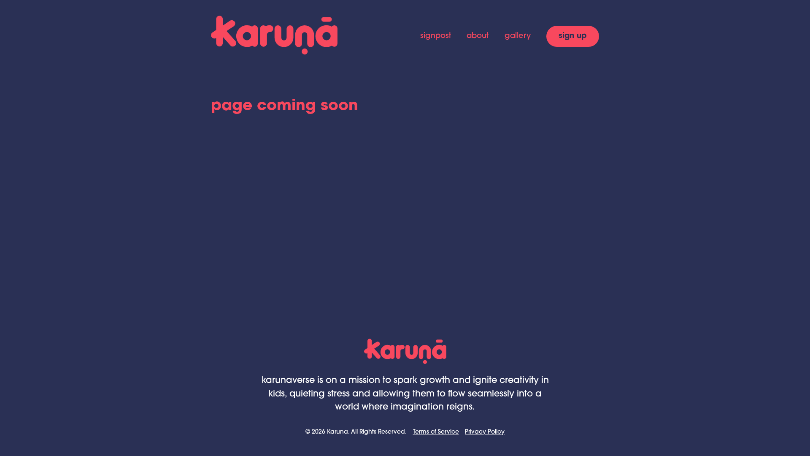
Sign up (573, 36)
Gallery (518, 36)
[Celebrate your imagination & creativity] (274, 35)
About (478, 36)
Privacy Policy (485, 432)
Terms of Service (436, 432)
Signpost (435, 36)
